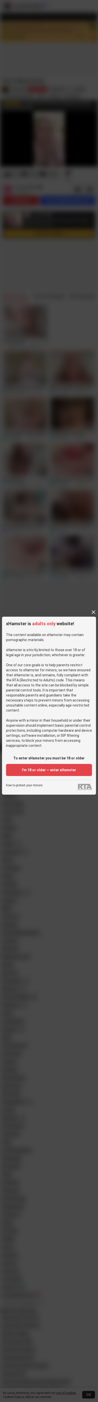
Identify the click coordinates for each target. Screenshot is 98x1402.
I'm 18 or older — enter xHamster (49, 770)
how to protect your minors (24, 785)
